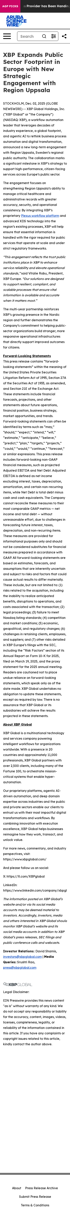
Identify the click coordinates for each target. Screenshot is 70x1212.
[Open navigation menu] (7, 36)
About (16, 1188)
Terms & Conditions (35, 1205)
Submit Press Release (35, 1197)
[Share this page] (64, 36)
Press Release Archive (41, 1188)
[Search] (44, 36)
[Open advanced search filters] (53, 36)
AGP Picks (10, 6)
